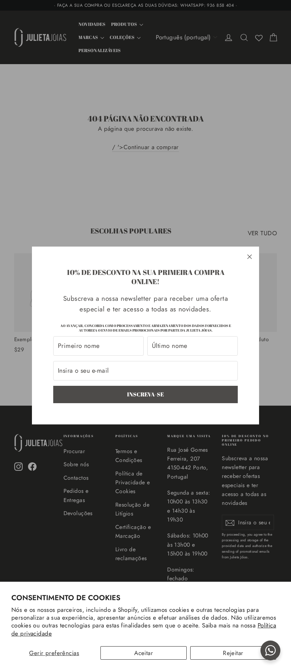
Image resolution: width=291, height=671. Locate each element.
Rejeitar (233, 653)
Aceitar (143, 653)
